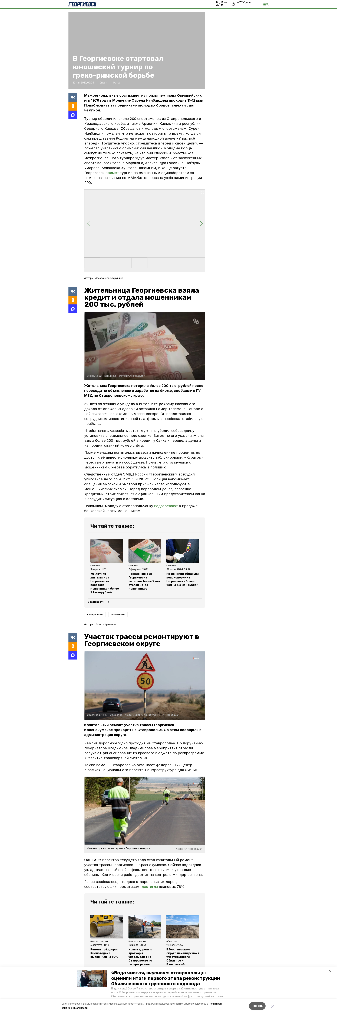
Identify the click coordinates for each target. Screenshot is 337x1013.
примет (112, 173)
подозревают (166, 506)
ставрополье (95, 614)
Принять (257, 1005)
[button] (92, 978)
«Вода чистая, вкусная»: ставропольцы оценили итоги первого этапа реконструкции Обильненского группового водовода (165, 978)
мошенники (118, 614)
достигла (150, 887)
